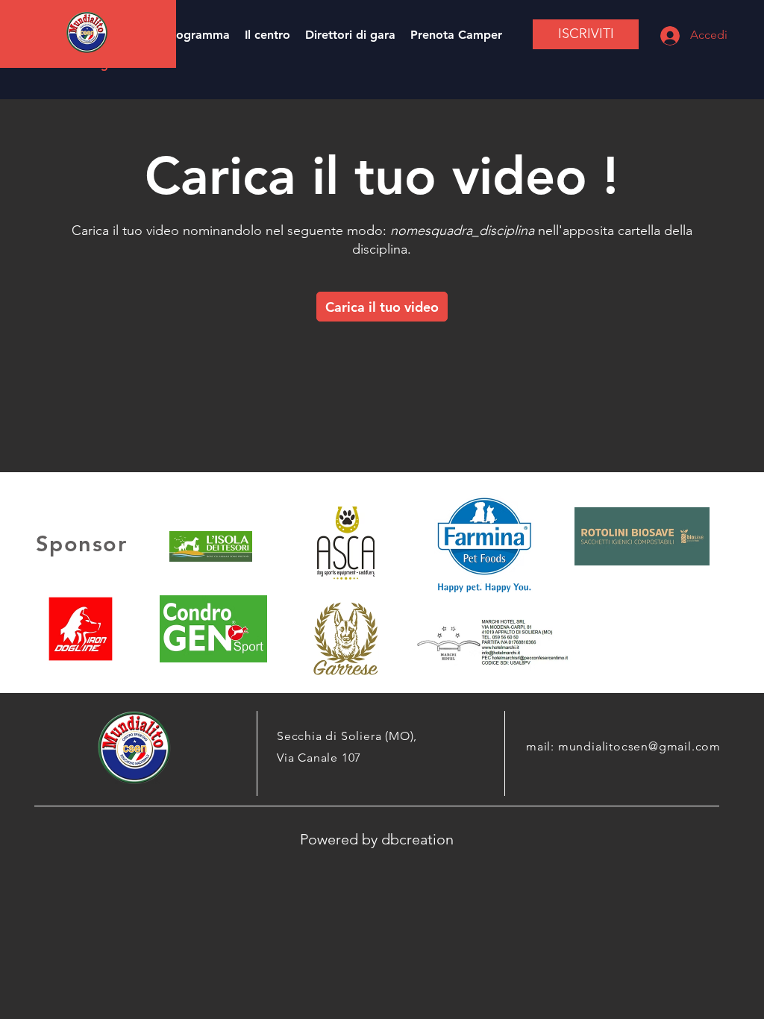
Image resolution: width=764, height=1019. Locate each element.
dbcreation (417, 839)
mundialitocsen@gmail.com (639, 746)
